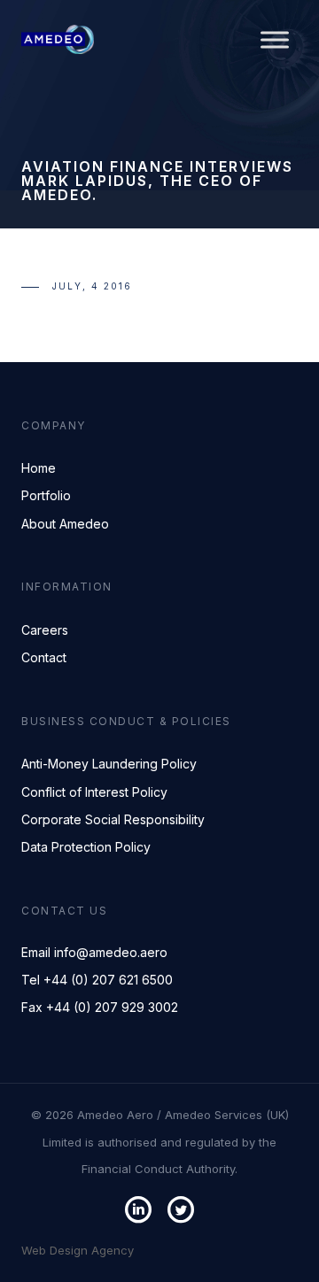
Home (38, 467)
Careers (44, 629)
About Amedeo (65, 523)
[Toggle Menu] (275, 39)
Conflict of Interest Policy (94, 791)
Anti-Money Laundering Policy (109, 763)
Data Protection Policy (86, 846)
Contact (43, 657)
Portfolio (46, 495)
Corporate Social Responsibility (113, 819)
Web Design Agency (77, 1250)
